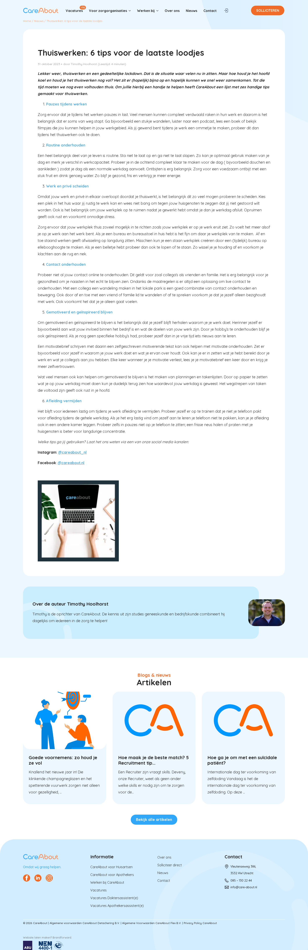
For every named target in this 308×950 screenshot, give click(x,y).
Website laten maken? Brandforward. (47, 937)
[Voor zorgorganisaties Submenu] (130, 11)
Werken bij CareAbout (107, 882)
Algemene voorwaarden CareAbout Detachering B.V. (85, 923)
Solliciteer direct (169, 865)
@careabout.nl (71, 462)
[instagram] (49, 878)
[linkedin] (37, 878)
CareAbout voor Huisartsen (111, 867)
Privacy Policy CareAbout (200, 923)
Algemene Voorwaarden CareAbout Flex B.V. (151, 923)
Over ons (172, 11)
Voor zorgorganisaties (108, 11)
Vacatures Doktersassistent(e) (114, 898)
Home (27, 21)
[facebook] (26, 878)
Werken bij (146, 11)
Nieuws (191, 11)
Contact (210, 11)
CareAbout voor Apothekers (112, 875)
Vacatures (74, 11)
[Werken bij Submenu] (158, 11)
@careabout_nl (72, 452)
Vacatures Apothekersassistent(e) (117, 906)
